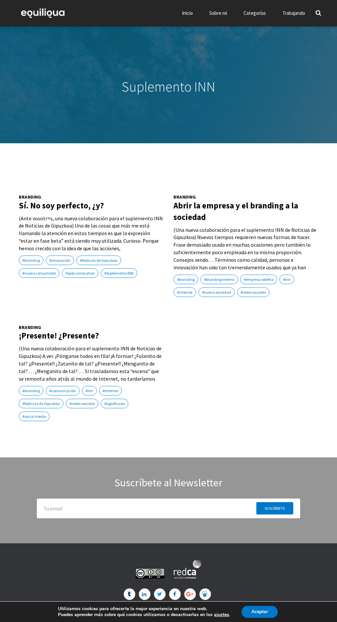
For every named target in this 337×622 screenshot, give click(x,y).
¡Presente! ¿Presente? (59, 335)
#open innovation (80, 273)
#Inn (287, 279)
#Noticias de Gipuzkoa (98, 260)
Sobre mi (218, 13)
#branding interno (219, 279)
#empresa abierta (258, 279)
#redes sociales (253, 292)
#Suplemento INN (119, 273)
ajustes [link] (221, 614)
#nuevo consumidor (39, 273)
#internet (185, 292)
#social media (34, 416)
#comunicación (62, 390)
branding (30, 197)
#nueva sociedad (216, 292)
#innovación (59, 260)
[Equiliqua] (43, 13)
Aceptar (259, 611)
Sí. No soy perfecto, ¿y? (61, 205)
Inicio (187, 13)
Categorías (255, 13)
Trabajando (293, 13)
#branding (31, 260)
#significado (114, 403)
